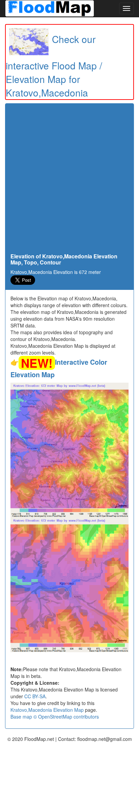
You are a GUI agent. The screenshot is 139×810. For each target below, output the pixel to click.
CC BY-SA (35, 696)
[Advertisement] (69, 180)
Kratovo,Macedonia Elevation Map (47, 709)
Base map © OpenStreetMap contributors (54, 716)
